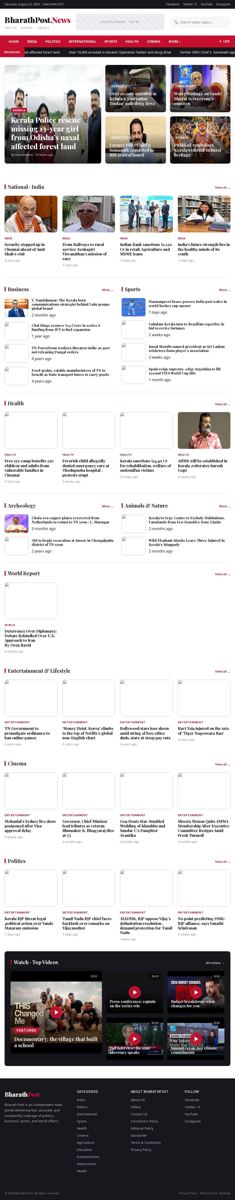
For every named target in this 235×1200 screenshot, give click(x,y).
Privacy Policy (141, 1149)
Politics (53, 41)
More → (107, 290)
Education (84, 1149)
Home (14, 41)
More (174, 41)
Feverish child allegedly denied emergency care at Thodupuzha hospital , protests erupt (85, 467)
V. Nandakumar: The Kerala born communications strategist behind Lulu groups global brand (71, 304)
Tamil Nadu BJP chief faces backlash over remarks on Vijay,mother (86, 923)
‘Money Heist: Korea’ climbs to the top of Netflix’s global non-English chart (87, 733)
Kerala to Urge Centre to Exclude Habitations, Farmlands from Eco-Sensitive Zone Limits (187, 520)
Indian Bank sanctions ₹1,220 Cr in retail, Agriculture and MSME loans (146, 249)
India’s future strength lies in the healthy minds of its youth (204, 249)
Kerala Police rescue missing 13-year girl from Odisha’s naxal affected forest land (45, 133)
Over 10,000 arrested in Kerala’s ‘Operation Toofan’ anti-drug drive (106, 52)
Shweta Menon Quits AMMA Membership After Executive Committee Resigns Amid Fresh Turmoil (203, 828)
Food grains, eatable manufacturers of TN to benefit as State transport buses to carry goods (70, 372)
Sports (110, 41)
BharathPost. (37, 22)
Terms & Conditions (146, 1142)
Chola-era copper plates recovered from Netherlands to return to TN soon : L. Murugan (70, 520)
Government (86, 1164)
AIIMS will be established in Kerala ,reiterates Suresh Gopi (202, 465)
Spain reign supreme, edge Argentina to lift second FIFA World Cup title (185, 371)
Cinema (153, 41)
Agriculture (85, 1142)
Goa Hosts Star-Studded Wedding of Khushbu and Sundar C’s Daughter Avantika (142, 828)
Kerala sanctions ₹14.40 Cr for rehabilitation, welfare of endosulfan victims (145, 465)
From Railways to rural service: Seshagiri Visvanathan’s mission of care (84, 251)
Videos (136, 1107)
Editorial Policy (142, 1128)
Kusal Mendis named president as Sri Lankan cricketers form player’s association (187, 348)
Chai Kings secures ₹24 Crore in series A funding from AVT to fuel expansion (66, 327)
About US (138, 1100)
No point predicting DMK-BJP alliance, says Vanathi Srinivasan (202, 923)
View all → (222, 187)
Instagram (223, 4)
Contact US (139, 1114)
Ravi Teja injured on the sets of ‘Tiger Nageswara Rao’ (203, 730)
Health (132, 41)
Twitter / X (190, 4)
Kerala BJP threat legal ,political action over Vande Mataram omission (29, 923)
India (32, 41)
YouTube (207, 4)
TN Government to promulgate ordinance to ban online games (27, 733)
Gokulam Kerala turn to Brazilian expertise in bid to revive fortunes (186, 326)
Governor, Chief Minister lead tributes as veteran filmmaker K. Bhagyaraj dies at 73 (88, 828)
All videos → (215, 963)
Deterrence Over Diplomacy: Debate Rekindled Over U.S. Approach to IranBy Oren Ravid (31, 637)
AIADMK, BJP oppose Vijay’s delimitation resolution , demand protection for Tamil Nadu (146, 925)
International (82, 41)
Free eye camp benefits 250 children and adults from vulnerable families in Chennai (29, 467)
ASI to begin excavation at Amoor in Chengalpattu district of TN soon (72, 542)
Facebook (172, 4)
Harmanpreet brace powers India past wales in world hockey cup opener (188, 303)
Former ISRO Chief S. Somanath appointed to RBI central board (131, 150)
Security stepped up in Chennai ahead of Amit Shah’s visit (25, 249)
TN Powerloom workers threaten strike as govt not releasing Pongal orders (71, 350)
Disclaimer (139, 1135)
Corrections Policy (144, 1121)
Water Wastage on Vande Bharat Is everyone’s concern (198, 98)
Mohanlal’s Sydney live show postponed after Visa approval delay (30, 826)
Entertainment (88, 1157)
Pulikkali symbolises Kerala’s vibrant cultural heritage (197, 150)
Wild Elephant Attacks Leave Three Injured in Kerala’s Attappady (187, 542)
